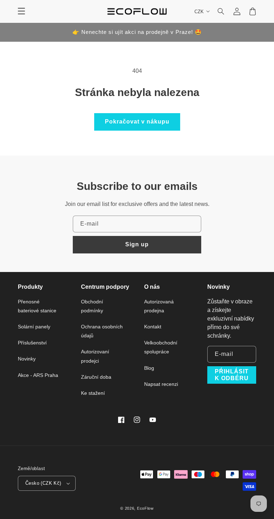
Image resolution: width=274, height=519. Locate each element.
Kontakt (152, 326)
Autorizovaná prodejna (159, 306)
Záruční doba (96, 377)
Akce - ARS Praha (38, 375)
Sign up (137, 244)
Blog (149, 368)
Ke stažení (93, 393)
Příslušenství (32, 343)
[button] (221, 11)
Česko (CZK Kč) (43, 483)
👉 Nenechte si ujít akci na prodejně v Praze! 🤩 (137, 32)
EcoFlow (145, 508)
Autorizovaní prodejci (95, 356)
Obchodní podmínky (92, 306)
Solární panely (34, 326)
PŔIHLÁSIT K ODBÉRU (232, 374)
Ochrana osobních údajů (102, 331)
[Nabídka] (21, 11)
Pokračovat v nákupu (137, 122)
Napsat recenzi (161, 384)
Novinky (27, 359)
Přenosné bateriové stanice (37, 306)
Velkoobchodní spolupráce (160, 347)
